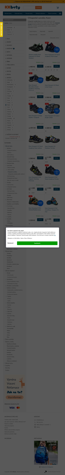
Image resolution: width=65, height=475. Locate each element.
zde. (54, 235)
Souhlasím (37, 243)
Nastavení (10, 243)
